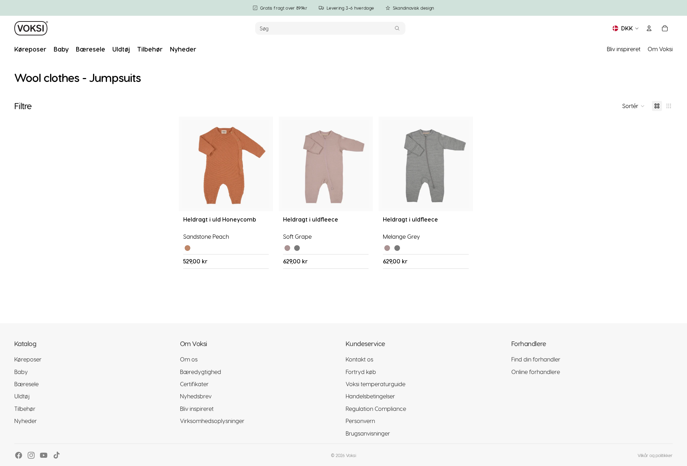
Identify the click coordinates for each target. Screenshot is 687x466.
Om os (189, 359)
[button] (633, 106)
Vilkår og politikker (655, 455)
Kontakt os (359, 359)
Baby (21, 371)
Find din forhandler (535, 359)
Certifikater (194, 383)
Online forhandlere (535, 371)
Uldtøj (22, 396)
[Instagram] (31, 455)
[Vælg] (261, 200)
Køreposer (28, 359)
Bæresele (26, 383)
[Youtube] (43, 455)
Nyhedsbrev (195, 396)
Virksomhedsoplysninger (212, 420)
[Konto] (649, 28)
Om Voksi (660, 48)
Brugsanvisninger (368, 432)
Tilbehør (24, 408)
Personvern (360, 420)
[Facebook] (18, 455)
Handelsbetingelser (370, 396)
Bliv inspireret (623, 48)
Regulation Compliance (376, 408)
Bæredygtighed (200, 371)
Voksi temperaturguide (375, 383)
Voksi (351, 455)
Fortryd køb (361, 371)
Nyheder (25, 420)
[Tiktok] (56, 455)
